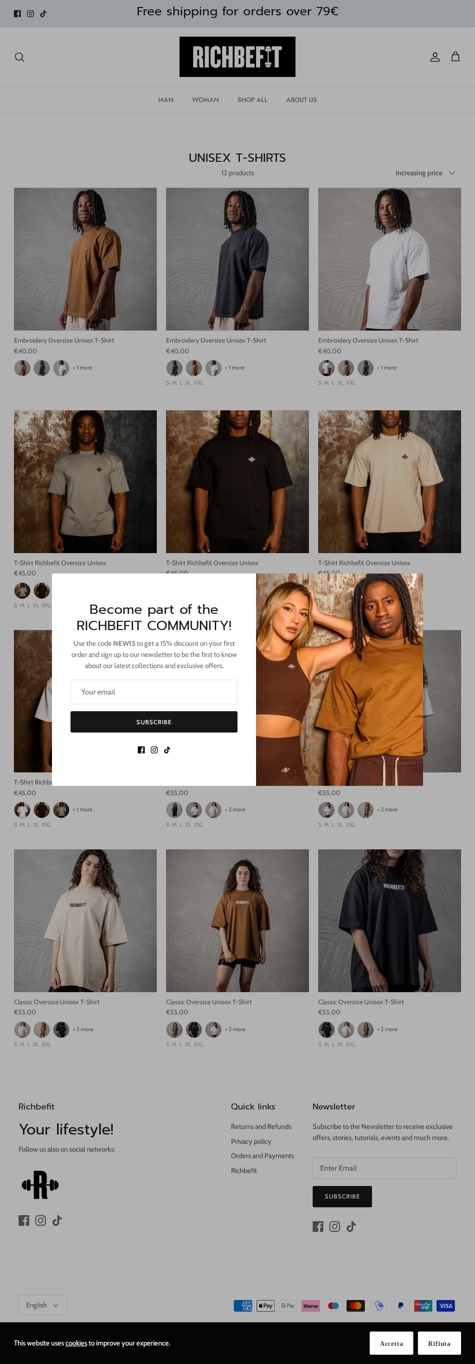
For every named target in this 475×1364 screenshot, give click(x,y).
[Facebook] (141, 749)
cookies (76, 1343)
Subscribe (154, 722)
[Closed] (411, 585)
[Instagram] (154, 749)
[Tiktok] (167, 749)
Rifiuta (439, 1343)
